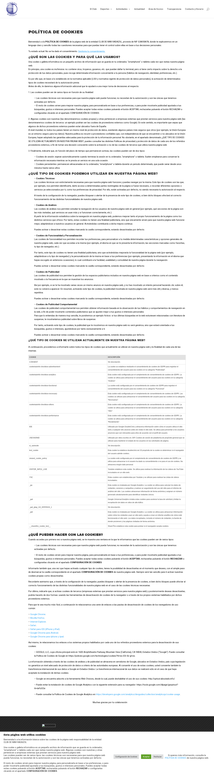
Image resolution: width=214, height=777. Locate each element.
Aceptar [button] (146, 757)
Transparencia (174, 9)
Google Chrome (37, 614)
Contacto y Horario (194, 9)
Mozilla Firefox (37, 618)
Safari (33, 625)
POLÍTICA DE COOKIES (176, 758)
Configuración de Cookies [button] (126, 757)
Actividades (122, 9)
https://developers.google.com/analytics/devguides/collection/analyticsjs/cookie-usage (138, 694)
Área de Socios (155, 9)
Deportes (104, 9)
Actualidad (139, 9)
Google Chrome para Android (44, 633)
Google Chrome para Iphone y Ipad (47, 636)
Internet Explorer (38, 621)
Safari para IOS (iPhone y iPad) (45, 629)
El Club (93, 9)
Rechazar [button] (158, 757)
